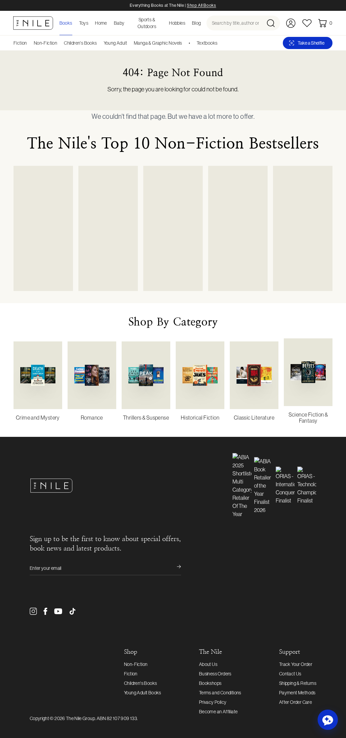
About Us (208, 664)
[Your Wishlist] (307, 23)
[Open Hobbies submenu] (187, 23)
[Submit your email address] (174, 568)
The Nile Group (80, 718)
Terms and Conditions (220, 692)
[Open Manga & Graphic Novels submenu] (184, 43)
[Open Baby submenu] (126, 23)
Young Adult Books (142, 692)
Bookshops (210, 683)
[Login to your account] (291, 23)
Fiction (20, 43)
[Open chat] (328, 720)
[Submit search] (273, 23)
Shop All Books (201, 5)
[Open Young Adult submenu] (129, 43)
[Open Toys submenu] (90, 23)
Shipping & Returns (297, 683)
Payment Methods (297, 692)
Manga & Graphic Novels (158, 43)
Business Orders (215, 673)
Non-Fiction (45, 43)
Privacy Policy (213, 702)
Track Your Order (295, 664)
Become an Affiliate (218, 711)
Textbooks (207, 43)
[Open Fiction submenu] (29, 43)
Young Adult (115, 43)
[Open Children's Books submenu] (99, 43)
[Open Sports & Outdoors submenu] (164, 23)
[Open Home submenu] (109, 23)
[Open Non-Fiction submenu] (59, 43)
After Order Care (295, 702)
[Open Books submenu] (74, 23)
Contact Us (290, 673)
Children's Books (80, 43)
